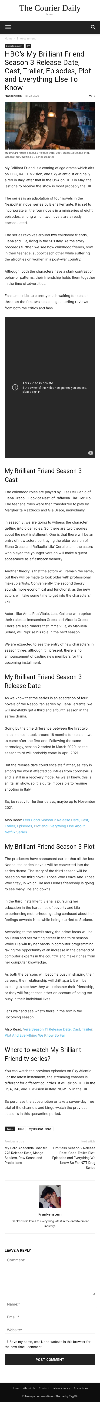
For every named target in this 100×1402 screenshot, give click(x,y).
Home (9, 38)
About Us (29, 1388)
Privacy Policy (61, 1388)
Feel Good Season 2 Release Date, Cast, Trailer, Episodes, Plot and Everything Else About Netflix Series (47, 826)
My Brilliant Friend (40, 1129)
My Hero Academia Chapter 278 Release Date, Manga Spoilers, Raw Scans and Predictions (26, 1155)
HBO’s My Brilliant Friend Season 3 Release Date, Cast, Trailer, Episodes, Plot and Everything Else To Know (48, 71)
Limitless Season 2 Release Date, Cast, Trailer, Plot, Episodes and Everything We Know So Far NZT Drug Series (73, 1158)
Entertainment (26, 38)
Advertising (81, 1388)
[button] (7, 27)
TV (28, 45)
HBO (21, 1129)
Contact (44, 1388)
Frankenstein (13, 95)
